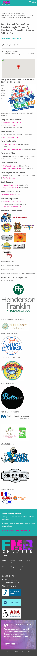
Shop (12, 567)
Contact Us (13, 561)
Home (3, 13)
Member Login (22, 568)
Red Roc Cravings (9, 178)
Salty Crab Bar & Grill (10, 137)
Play (20, 560)
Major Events (21, 13)
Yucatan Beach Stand (10, 185)
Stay (28, 560)
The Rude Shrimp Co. (10, 125)
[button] (18, 66)
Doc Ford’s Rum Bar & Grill (12, 207)
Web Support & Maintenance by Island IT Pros (18, 652)
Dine (4, 567)
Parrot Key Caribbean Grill (12, 123)
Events (11, 13)
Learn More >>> (11, 644)
